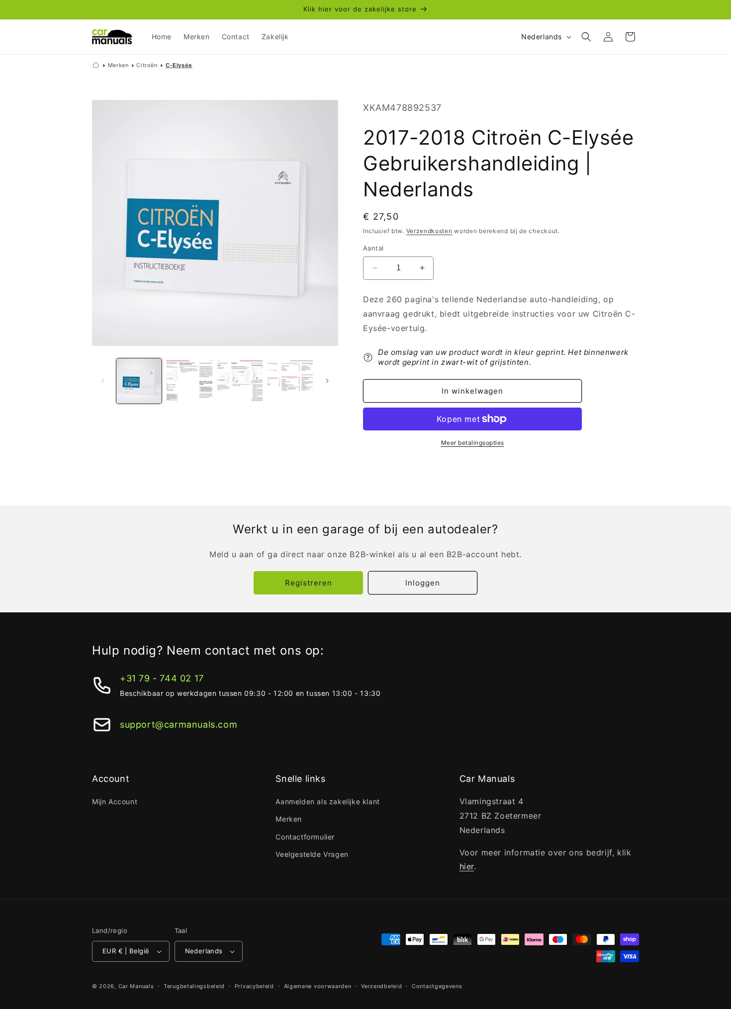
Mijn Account (114, 801)
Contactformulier (305, 837)
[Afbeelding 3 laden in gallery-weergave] (240, 381)
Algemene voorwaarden (318, 986)
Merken (118, 65)
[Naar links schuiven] (103, 381)
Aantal (373, 248)
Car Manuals (136, 986)
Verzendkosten (429, 231)
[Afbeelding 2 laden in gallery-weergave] (189, 381)
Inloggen (422, 583)
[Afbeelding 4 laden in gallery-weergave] (290, 381)
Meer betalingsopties (472, 442)
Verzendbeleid (381, 986)
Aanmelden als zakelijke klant (327, 801)
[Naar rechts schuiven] (327, 381)
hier (466, 866)
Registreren (308, 583)
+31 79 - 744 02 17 (162, 678)
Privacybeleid (254, 986)
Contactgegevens (437, 986)
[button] (586, 37)
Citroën (146, 65)
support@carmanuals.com (178, 724)
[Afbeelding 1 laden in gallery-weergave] (139, 381)
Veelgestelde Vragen (311, 854)
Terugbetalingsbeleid (194, 986)
